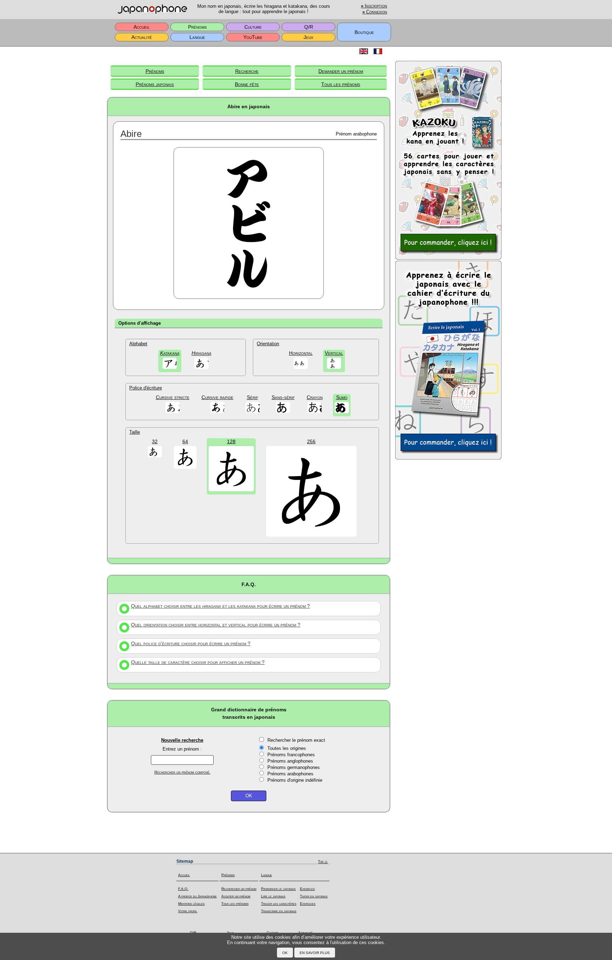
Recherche (247, 71)
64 (185, 441)
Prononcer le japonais (278, 889)
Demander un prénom (340, 71)
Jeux (308, 37)
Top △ (323, 861)
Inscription (374, 6)
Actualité (141, 37)
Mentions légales (191, 904)
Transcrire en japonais (278, 911)
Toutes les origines (286, 748)
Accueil (142, 27)
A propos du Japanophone (197, 896)
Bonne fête (247, 84)
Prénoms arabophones (290, 773)
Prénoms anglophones (290, 761)
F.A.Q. (183, 889)
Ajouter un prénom (235, 896)
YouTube (252, 37)
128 (231, 441)
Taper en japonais (314, 896)
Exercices (308, 904)
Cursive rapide (217, 397)
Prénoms (197, 27)
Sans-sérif (283, 397)
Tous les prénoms (340, 84)
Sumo (341, 397)
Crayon (315, 397)
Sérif (252, 397)
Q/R (308, 27)
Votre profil (187, 911)
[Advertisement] (448, 574)
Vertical (334, 353)
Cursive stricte (172, 397)
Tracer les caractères (278, 904)
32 (155, 441)
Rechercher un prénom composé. (182, 772)
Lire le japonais (273, 896)
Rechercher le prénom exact (296, 740)
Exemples (307, 889)
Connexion (374, 12)
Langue (197, 37)
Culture (253, 27)
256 (311, 441)
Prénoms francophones (291, 754)
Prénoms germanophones (293, 767)
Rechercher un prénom (238, 889)
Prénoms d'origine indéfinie (294, 780)
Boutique (364, 32)
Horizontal (301, 353)
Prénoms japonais (155, 84)
